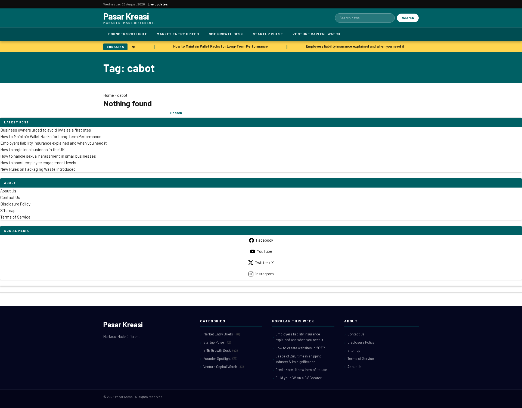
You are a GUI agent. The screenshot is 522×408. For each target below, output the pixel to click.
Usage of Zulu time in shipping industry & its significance (298, 359)
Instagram (264, 273)
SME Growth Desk (226, 34)
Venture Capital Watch (316, 34)
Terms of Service (15, 216)
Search (408, 18)
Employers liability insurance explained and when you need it (353, 46)
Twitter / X (264, 262)
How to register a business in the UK (32, 149)
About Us (8, 190)
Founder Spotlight (127, 34)
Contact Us (10, 197)
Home (108, 95)
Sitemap (7, 210)
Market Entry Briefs (178, 34)
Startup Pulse (268, 34)
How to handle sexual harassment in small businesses (48, 156)
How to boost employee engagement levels (38, 162)
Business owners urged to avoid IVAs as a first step (45, 129)
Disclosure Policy (15, 203)
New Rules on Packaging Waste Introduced (38, 169)
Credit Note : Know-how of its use (301, 369)
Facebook (264, 240)
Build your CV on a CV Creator (298, 378)
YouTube (264, 251)
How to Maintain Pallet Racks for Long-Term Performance (219, 46)
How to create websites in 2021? (300, 348)
